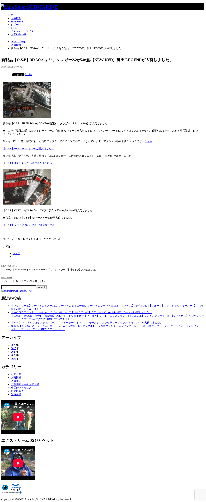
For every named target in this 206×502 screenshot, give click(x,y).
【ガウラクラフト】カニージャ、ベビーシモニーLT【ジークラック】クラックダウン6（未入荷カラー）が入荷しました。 (81, 312)
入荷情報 (16, 18)
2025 (13, 348)
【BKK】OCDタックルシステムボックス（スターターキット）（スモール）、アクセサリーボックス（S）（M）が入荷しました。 (86, 322)
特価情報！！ (18, 391)
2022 (13, 358)
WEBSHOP (17, 21)
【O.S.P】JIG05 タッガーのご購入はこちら (27, 163)
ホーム (15, 15)
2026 (13, 345)
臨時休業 (16, 394)
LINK (14, 27)
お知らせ (16, 374)
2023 (13, 355)
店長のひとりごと (21, 387)
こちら (148, 141)
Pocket (28, 74)
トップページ (18, 41)
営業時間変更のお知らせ (25, 384)
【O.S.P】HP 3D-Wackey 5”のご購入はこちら (28, 148)
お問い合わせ (18, 34)
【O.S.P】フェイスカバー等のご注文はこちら (29, 225)
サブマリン (18, 67)
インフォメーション (22, 30)
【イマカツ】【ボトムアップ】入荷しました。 (25, 279)
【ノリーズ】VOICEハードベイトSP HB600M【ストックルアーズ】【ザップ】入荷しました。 (49, 268)
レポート (16, 24)
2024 (13, 351)
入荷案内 (16, 381)
